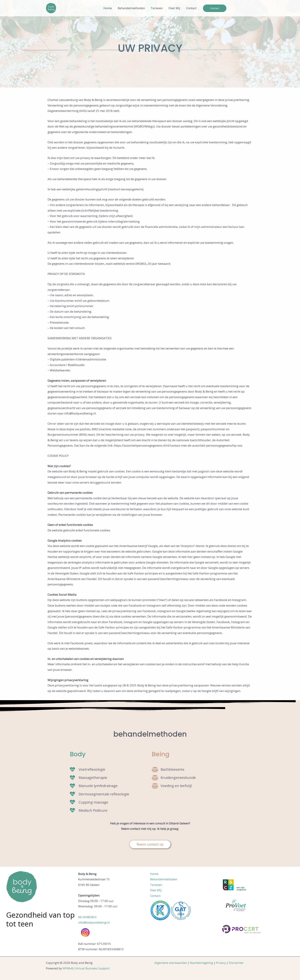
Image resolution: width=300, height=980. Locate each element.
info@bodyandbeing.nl (94, 922)
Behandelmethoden (131, 8)
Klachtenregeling (201, 963)
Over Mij (174, 8)
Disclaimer (236, 963)
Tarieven (157, 8)
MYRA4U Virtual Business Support (86, 968)
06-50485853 (87, 917)
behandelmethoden (150, 734)
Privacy (221, 963)
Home (107, 8)
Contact (191, 8)
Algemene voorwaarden (170, 963)
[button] (214, 8)
